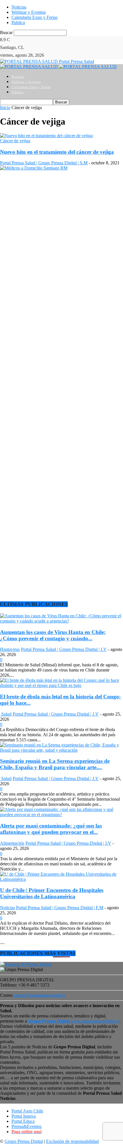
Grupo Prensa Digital (24, 1141)
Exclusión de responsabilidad (72, 1141)
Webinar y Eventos (28, 12)
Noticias (18, 7)
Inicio (5, 107)
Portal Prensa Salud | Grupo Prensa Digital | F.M (59, 907)
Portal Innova (23, 1116)
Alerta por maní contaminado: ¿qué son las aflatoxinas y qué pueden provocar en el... (51, 829)
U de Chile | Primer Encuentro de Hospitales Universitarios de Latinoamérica (51, 893)
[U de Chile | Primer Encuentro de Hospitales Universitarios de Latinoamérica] (61, 879)
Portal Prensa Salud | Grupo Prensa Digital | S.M (44, 162)
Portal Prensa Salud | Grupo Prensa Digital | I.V (64, 649)
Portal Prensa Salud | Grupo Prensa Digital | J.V (56, 714)
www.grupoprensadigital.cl (74, 1021)
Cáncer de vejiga (15, 140)
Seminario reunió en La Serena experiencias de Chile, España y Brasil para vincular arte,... (55, 764)
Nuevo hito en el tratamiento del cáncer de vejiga (57, 152)
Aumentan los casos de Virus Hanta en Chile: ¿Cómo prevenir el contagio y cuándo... (53, 635)
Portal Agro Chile (27, 1110)
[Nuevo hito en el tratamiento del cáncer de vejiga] (46, 135)
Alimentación (12, 843)
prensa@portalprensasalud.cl (40, 995)
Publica (18, 22)
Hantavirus (10, 649)
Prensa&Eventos (26, 1126)
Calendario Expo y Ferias (34, 17)
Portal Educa (23, 1121)
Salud (5, 714)
